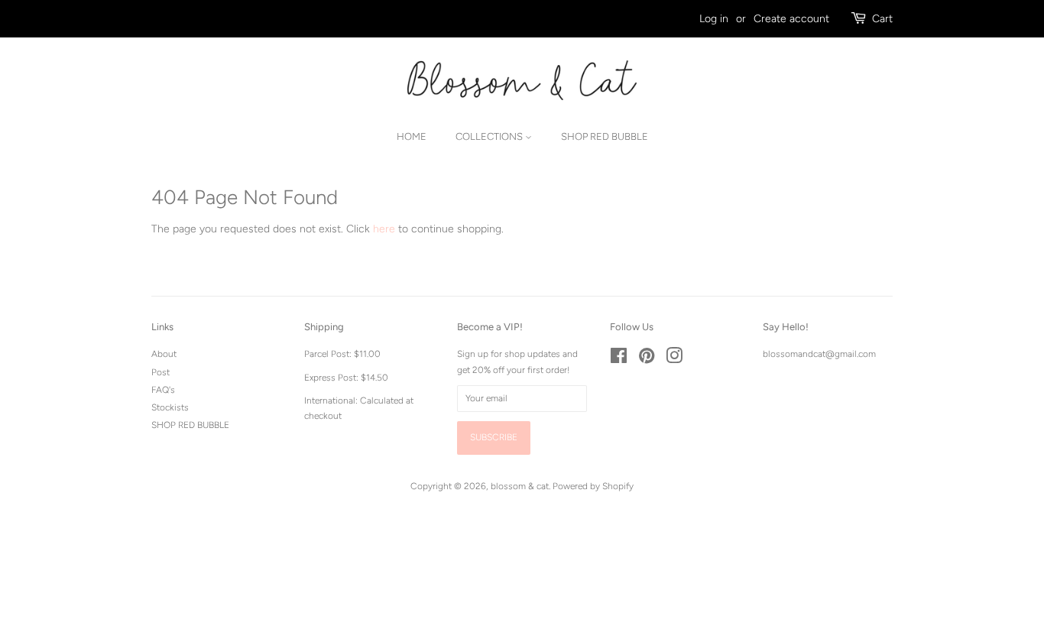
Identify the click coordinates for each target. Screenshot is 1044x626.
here (384, 228)
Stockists (170, 407)
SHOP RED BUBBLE (190, 425)
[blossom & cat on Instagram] (674, 359)
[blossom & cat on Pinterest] (646, 359)
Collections (490, 136)
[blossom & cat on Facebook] (618, 359)
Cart (882, 18)
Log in (713, 18)
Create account (791, 18)
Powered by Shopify (593, 486)
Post (160, 372)
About (164, 354)
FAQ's (163, 389)
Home (411, 136)
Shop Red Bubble (604, 136)
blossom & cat (520, 486)
